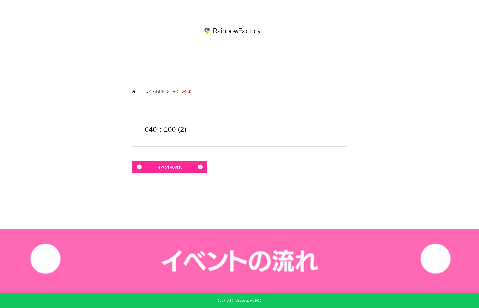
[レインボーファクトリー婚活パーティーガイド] (239, 31)
